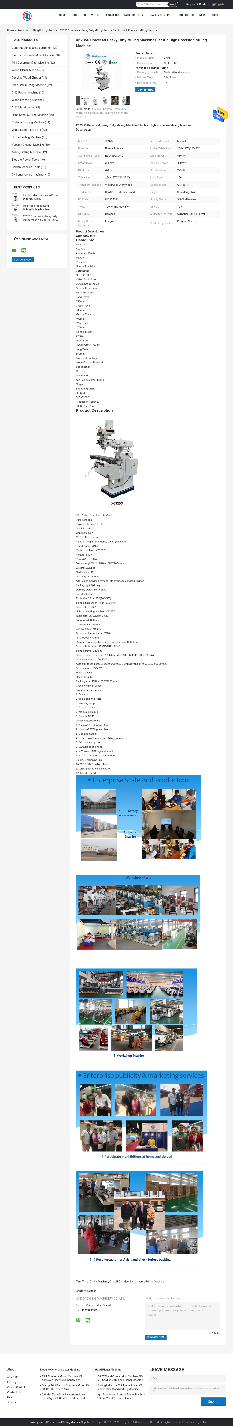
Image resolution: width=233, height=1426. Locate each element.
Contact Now (145, 89)
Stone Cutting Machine (26, 137)
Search (172, 4)
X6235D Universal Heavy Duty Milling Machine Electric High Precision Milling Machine (40, 220)
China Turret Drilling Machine (64, 1422)
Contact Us (185, 15)
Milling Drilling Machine (44, 30)
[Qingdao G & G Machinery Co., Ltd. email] (16, 250)
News (202, 15)
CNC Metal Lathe (23, 107)
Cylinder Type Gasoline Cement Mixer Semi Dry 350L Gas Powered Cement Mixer (64, 1397)
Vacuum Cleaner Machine (28, 144)
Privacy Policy (38, 1422)
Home (62, 15)
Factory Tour (133, 15)
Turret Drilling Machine (95, 1281)
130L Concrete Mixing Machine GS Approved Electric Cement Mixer (62, 1378)
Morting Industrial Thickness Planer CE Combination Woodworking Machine (119, 1387)
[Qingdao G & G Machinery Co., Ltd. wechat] (26, 250)
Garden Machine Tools (26, 167)
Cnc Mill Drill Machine (121, 1281)
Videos (95, 15)
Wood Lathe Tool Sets (26, 130)
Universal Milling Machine (149, 1281)
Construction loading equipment (32, 47)
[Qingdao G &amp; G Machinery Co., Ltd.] (27, 16)
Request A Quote (196, 4)
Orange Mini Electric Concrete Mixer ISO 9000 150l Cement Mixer (65, 1387)
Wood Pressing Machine (27, 100)
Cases (216, 15)
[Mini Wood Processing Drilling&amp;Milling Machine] (15, 207)
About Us (112, 15)
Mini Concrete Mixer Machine (30, 62)
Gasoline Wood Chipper (26, 77)
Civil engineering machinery (29, 174)
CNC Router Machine (25, 92)
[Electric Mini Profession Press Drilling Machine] (15, 197)
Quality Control (160, 15)
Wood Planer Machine (26, 70)
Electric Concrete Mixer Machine (33, 55)
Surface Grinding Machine (28, 122)
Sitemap (12, 1402)
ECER (203, 1422)
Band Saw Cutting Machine (29, 85)
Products (79, 15)
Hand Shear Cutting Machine (30, 115)
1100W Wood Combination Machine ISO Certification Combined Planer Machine (119, 1378)
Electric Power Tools (25, 159)
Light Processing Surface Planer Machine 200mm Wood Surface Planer (120, 1396)
